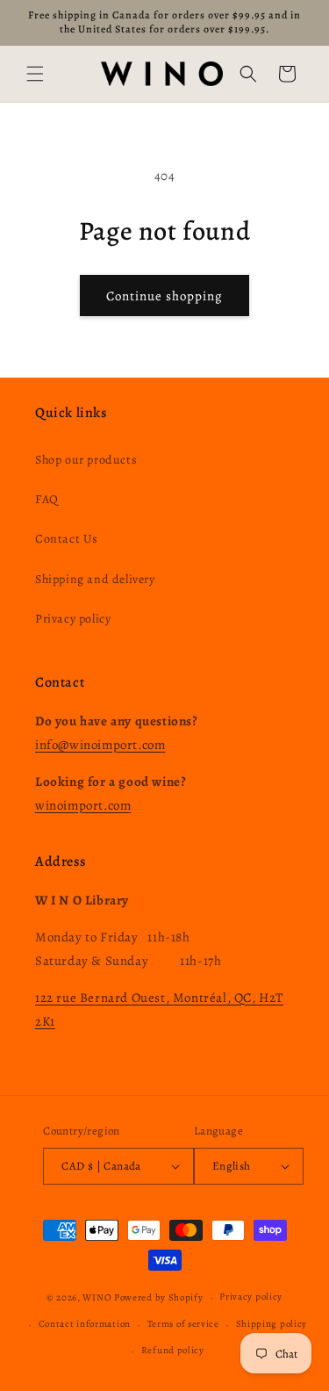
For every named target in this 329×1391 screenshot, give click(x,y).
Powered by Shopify (159, 1297)
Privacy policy (73, 618)
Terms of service (183, 1323)
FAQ (47, 499)
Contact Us (66, 538)
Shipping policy (272, 1323)
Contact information (85, 1323)
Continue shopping (164, 296)
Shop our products (86, 459)
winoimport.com (83, 805)
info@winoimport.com (100, 744)
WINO (98, 1297)
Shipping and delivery (95, 579)
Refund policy (172, 1350)
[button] (35, 73)
